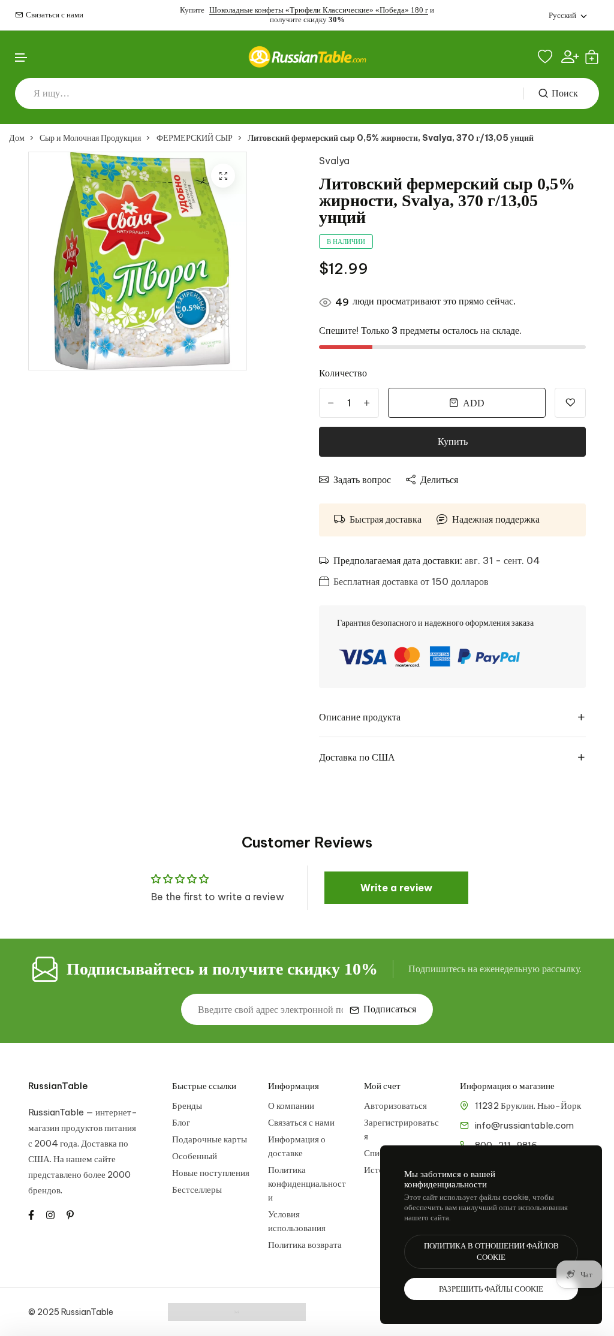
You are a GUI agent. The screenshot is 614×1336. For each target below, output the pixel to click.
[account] (570, 56)
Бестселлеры (197, 1189)
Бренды (187, 1105)
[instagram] (50, 1214)
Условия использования (297, 1221)
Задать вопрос (362, 479)
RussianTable (58, 1085)
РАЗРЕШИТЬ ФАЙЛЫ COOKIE (491, 1288)
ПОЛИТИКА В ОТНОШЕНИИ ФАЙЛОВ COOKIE (491, 1251)
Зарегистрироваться (401, 1129)
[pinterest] (70, 1214)
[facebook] (31, 1214)
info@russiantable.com (524, 1125)
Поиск (565, 93)
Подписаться (389, 1009)
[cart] (592, 57)
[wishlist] (546, 57)
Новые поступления (210, 1172)
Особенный (194, 1156)
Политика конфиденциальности (307, 1183)
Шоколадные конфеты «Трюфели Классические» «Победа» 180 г (318, 9)
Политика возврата (305, 1244)
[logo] (307, 56)
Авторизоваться (395, 1105)
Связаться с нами (54, 15)
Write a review (396, 888)
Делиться (439, 479)
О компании (291, 1105)
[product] (223, 176)
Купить (453, 441)
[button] (21, 57)
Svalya (334, 161)
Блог (181, 1122)
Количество (343, 373)
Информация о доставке (297, 1146)
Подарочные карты (209, 1139)
